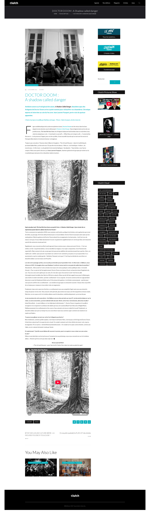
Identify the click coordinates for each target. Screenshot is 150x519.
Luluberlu (102, 232)
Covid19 (111, 204)
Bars (110, 193)
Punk (100, 246)
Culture (101, 207)
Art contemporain (105, 190)
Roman (108, 253)
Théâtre (110, 260)
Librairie (110, 228)
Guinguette (103, 225)
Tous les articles (63, 13)
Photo (112, 243)
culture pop (111, 207)
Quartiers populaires (106, 250)
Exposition (102, 218)
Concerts (102, 204)
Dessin (108, 211)
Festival (112, 218)
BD (116, 193)
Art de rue (102, 193)
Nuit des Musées (111, 235)
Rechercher (101, 79)
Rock (37, 421)
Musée (101, 235)
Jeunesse (102, 228)
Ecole (107, 214)
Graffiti (111, 221)
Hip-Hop (112, 225)
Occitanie (102, 239)
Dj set (116, 211)
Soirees (115, 253)
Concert (29, 421)
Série (111, 257)
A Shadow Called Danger (63, 129)
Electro (114, 214)
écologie (111, 264)
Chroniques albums (32, 85)
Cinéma (101, 197)
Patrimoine (103, 243)
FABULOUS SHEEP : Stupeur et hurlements (74, 467)
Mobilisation (113, 232)
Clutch (101, 200)
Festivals (102, 221)
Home (55, 13)
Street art (102, 257)
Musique (44, 462)
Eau (100, 214)
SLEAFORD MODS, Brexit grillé (39, 467)
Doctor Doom (67, 126)
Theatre (102, 260)
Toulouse (102, 264)
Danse (101, 211)
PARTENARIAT (113, 239)
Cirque (109, 197)
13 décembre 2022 (32, 89)
